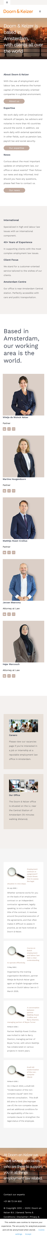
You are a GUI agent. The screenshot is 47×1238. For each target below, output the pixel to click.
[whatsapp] (9, 429)
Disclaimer (22, 1217)
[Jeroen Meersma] (23, 560)
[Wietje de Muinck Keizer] (23, 375)
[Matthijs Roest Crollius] (23, 498)
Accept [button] (28, 1234)
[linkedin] (4, 429)
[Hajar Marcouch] (23, 622)
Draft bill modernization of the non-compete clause (33, 1072)
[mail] (13, 429)
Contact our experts (14, 1194)
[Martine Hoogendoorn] (23, 436)
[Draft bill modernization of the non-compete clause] (16, 1071)
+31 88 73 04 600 (13, 1201)
